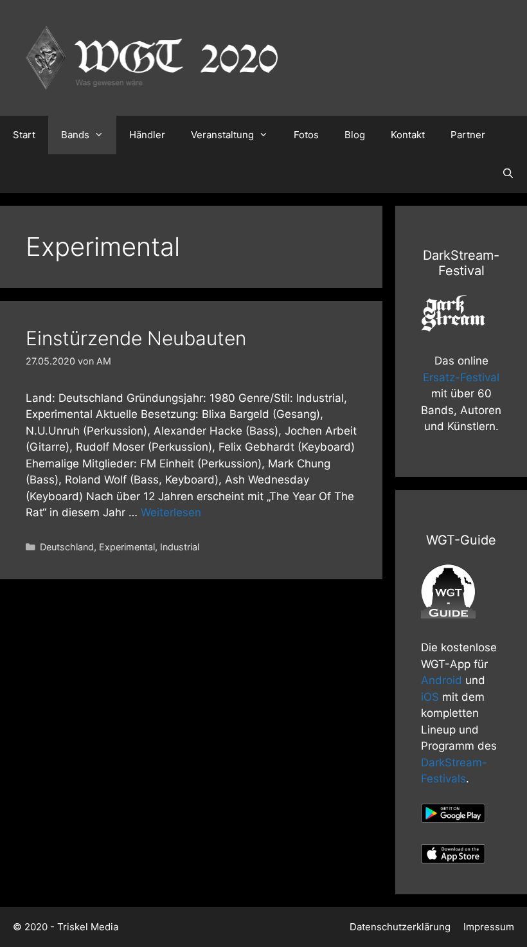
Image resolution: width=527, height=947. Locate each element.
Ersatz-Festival (461, 377)
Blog (354, 135)
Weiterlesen (171, 512)
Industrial (179, 546)
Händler (147, 135)
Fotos (306, 135)
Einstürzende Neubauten (136, 338)
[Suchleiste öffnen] (508, 173)
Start (24, 135)
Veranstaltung (222, 135)
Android (441, 680)
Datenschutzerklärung (400, 927)
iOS (430, 696)
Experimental (127, 546)
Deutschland (67, 546)
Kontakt (408, 135)
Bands (75, 135)
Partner (468, 135)
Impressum (488, 927)
